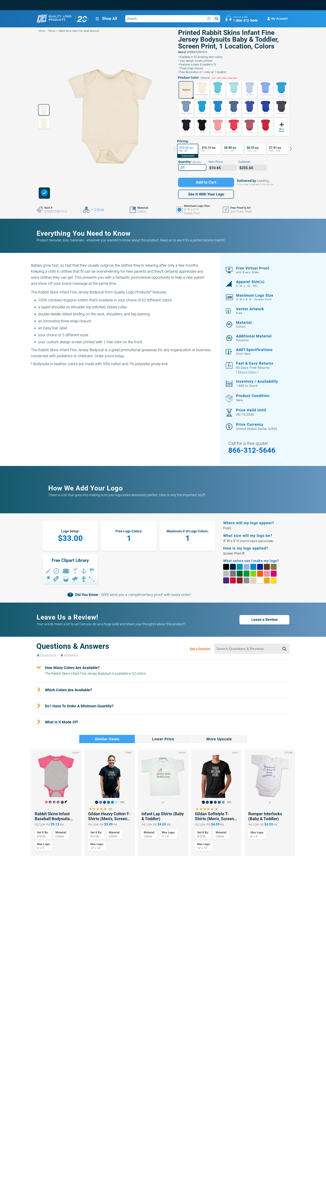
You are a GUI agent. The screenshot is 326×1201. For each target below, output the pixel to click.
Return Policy (247, 372)
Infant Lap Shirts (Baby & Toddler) (162, 816)
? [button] (243, 553)
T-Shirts (51, 31)
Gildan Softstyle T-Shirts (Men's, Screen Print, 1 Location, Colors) (214, 816)
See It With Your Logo (206, 194)
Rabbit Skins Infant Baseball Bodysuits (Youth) (52, 816)
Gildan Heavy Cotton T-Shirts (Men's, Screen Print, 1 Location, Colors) (109, 816)
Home (41, 31)
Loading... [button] (264, 181)
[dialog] (44, 193)
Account (279, 18)
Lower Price (163, 739)
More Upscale (219, 739)
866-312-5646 (251, 450)
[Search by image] (208, 18)
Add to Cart (206, 182)
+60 (229, 802)
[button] (186, 90)
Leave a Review (264, 619)
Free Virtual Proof (252, 270)
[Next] (288, 149)
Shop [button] (109, 18)
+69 (122, 802)
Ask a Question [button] (200, 649)
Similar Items (107, 739)
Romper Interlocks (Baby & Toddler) (265, 816)
